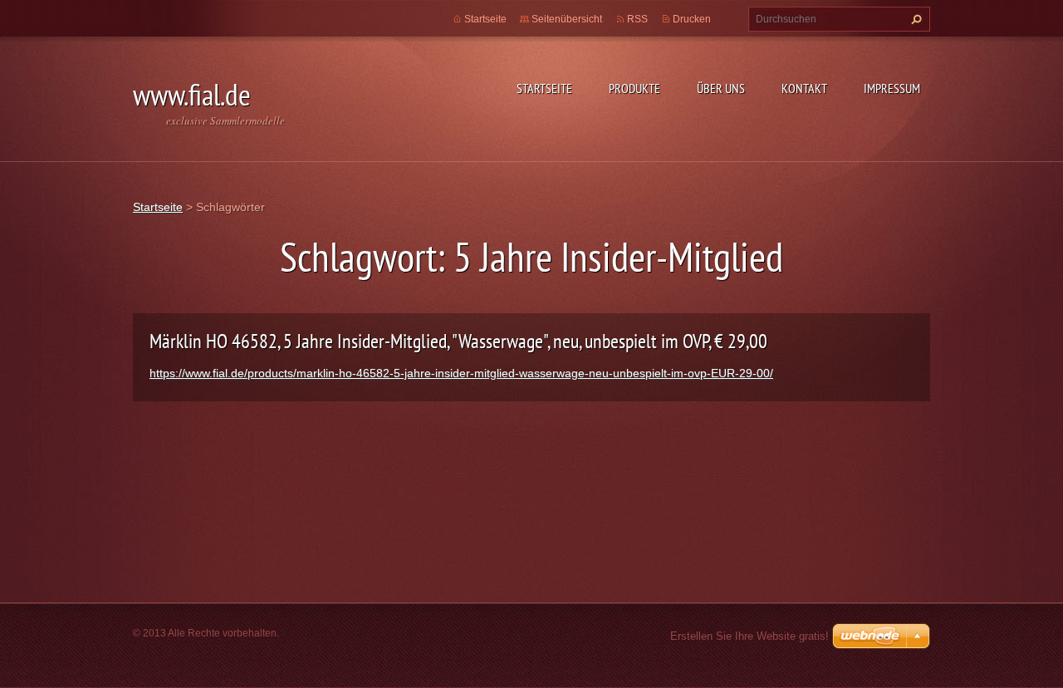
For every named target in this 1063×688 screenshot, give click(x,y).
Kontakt (804, 88)
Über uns (721, 88)
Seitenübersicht (567, 19)
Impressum (892, 88)
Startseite (544, 88)
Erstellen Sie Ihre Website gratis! (749, 636)
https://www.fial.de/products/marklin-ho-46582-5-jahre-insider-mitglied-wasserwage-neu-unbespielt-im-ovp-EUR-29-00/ (461, 373)
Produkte (634, 88)
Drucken (692, 19)
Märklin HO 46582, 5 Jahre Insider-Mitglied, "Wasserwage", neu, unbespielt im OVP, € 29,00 (458, 341)
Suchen (914, 19)
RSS (637, 19)
